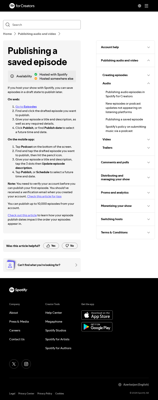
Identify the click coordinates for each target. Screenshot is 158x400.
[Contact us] (75, 265)
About (13, 312)
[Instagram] (26, 364)
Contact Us (16, 339)
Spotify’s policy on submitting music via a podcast (126, 128)
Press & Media (19, 321)
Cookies (59, 393)
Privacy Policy (44, 393)
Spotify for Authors (58, 348)
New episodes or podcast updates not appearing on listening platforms (124, 107)
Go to (26, 106)
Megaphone (53, 321)
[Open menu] (146, 5)
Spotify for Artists (57, 339)
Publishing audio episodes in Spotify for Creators (125, 94)
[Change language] (139, 6)
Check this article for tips (44, 196)
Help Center (53, 312)
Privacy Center (26, 393)
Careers (14, 330)
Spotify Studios (55, 330)
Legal (12, 393)
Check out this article (22, 215)
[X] (13, 364)
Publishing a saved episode (124, 119)
